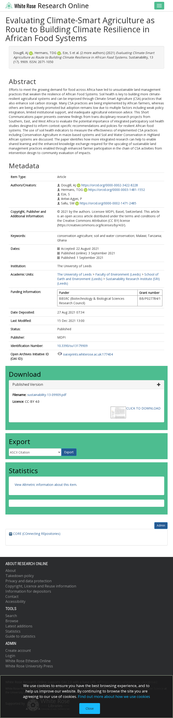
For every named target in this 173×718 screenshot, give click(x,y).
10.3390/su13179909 (72, 346)
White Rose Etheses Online (28, 660)
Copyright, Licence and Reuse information (40, 586)
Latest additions (18, 626)
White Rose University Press (29, 666)
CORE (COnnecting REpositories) (36, 533)
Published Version (27, 384)
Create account (18, 650)
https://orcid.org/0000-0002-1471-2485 (108, 203)
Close (90, 708)
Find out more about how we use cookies (114, 696)
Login (10, 655)
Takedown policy (19, 575)
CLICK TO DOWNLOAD (143, 408)
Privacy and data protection (28, 580)
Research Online (51, 5)
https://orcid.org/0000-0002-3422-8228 (109, 185)
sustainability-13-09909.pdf (46, 395)
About (10, 570)
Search (11, 615)
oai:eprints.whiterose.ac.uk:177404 (88, 354)
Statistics (12, 631)
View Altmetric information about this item (45, 484)
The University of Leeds (74, 274)
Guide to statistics (20, 636)
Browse (11, 620)
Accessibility (15, 601)
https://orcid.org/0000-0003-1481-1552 (116, 189)
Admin (161, 525)
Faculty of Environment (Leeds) (118, 274)
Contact (11, 596)
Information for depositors (28, 591)
